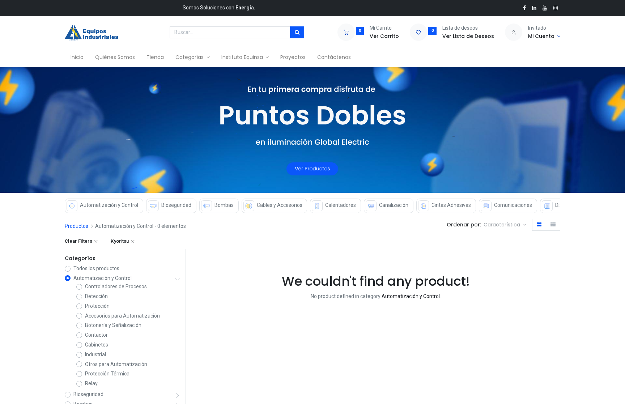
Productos (76, 226)
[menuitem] (77, 57)
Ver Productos (312, 168)
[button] (505, 225)
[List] (553, 225)
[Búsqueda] (297, 32)
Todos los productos (96, 268)
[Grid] (539, 225)
